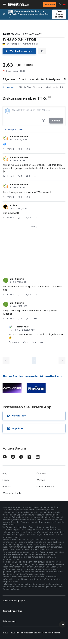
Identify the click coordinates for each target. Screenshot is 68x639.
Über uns (41, 473)
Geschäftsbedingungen (14, 600)
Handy (6, 480)
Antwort (10, 149)
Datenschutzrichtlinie (12, 611)
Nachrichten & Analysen (45, 79)
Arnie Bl (13, 205)
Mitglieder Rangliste (55, 87)
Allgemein (9, 79)
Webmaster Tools (12, 493)
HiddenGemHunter (18, 136)
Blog (5, 473)
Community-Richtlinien (13, 129)
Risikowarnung (9, 621)
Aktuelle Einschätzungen (30, 87)
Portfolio (7, 486)
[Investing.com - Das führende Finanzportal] (18, 4)
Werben (41, 480)
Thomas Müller (23, 327)
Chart (22, 79)
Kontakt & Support (46, 486)
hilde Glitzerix (16, 279)
